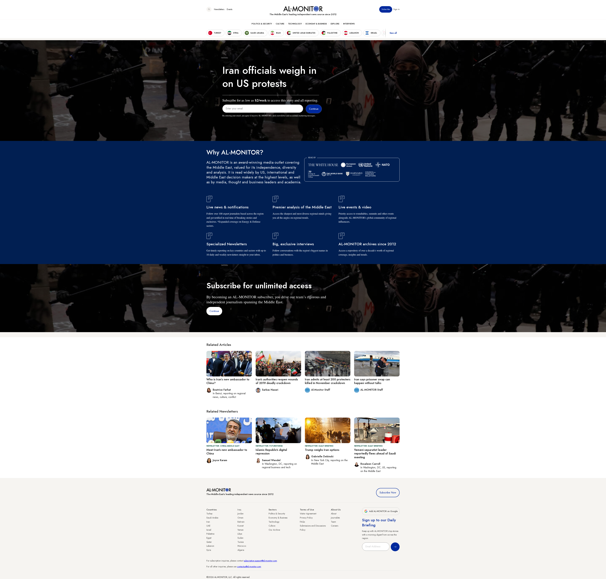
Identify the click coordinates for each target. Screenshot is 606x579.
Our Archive (274, 529)
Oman (240, 517)
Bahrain (241, 521)
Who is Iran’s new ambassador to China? (227, 381)
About (333, 513)
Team (333, 521)
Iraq (239, 509)
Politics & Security (262, 24)
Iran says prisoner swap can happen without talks (372, 381)
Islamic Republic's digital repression (271, 452)
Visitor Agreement (308, 513)
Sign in (396, 9)
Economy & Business (316, 24)
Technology (295, 24)
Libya (240, 533)
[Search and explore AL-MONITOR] (208, 9)
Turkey (209, 513)
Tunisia (241, 542)
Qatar (209, 542)
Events (229, 9)
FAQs (302, 521)
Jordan (241, 513)
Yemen (241, 529)
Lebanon (210, 545)
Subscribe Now (388, 492)
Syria (208, 550)
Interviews (349, 24)
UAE (208, 525)
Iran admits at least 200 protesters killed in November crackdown (327, 381)
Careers (334, 525)
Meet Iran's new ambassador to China (226, 452)
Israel (208, 529)
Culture (280, 24)
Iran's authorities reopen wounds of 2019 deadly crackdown (277, 381)
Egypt (208, 537)
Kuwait (241, 525)
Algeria (241, 550)
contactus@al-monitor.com (249, 566)
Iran (208, 521)
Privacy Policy (306, 517)
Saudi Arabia (212, 517)
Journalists (335, 517)
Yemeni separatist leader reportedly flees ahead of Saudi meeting (375, 453)
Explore (335, 24)
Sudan (240, 537)
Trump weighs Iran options (322, 450)
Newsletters (219, 9)
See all (393, 33)
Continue (214, 311)
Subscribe (386, 9)
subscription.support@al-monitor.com (260, 560)
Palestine (210, 533)
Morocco (242, 545)
